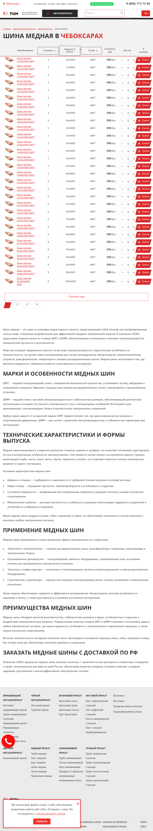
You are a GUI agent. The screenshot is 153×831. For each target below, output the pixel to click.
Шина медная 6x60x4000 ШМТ (26, 227)
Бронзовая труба (68, 705)
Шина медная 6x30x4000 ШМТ (26, 197)
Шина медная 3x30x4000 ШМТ (26, 75)
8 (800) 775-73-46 (138, 4)
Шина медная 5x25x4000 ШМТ (26, 136)
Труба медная (38, 754)
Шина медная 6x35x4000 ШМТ (26, 204)
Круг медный (38, 762)
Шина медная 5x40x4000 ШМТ (26, 151)
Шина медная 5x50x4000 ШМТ (26, 159)
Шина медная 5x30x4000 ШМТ (26, 143)
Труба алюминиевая (70, 758)
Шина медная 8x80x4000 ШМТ (26, 273)
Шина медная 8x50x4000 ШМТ (26, 257)
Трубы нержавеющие (14, 714)
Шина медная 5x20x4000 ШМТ (26, 128)
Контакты (72, 3)
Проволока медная (41, 776)
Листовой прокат (40, 705)
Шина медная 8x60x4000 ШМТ (26, 265)
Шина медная (38, 767)
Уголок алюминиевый (71, 762)
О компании (40, 3)
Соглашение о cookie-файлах (90, 824)
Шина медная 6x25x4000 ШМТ (26, 189)
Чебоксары (12, 4)
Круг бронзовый (68, 714)
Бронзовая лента (68, 701)
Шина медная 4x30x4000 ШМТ (26, 98)
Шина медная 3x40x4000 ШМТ (26, 83)
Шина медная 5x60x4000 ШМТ (26, 166)
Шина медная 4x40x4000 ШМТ (26, 106)
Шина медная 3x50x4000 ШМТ (26, 90)
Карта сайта (143, 824)
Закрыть (41, 821)
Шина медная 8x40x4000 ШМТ (26, 250)
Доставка (61, 3)
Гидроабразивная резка (127, 712)
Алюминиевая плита (70, 780)
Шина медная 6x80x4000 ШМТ (26, 235)
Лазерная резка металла (127, 706)
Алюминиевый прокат (15, 758)
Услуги (51, 3)
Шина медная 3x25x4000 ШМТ (26, 68)
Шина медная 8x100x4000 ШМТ (24, 281)
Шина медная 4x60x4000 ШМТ (26, 121)
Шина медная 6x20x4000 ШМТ (26, 181)
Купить (146, 60)
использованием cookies (50, 814)
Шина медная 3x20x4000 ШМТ (26, 60)
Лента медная (38, 771)
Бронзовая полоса (69, 710)
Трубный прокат (40, 710)
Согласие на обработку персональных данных (115, 824)
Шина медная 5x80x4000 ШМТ (26, 174)
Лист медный (38, 758)
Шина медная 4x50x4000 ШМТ (26, 113)
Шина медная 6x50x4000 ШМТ (26, 219)
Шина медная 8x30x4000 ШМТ (26, 242)
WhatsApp (103, 4)
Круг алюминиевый (69, 767)
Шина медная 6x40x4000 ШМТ (26, 212)
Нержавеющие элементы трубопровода (11, 732)
